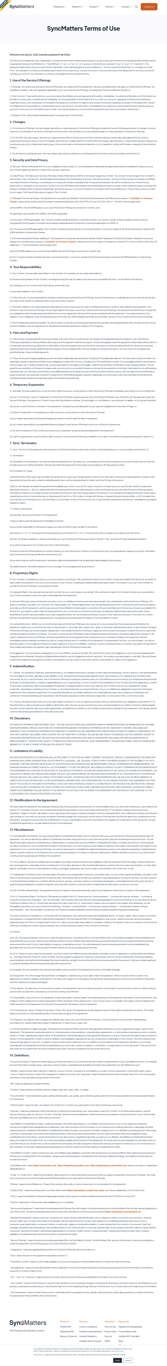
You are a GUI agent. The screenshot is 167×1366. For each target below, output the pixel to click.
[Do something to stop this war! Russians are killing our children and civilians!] (5, 5)
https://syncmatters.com (44, 1165)
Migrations (76, 6)
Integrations (58, 6)
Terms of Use (110, 1326)
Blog (121, 1341)
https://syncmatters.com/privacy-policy (86, 1190)
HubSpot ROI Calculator (129, 1336)
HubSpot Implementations (90, 1331)
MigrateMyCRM (67, 1331)
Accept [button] (117, 1360)
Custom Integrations (88, 1326)
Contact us (149, 6)
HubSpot (93, 6)
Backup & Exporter (68, 1336)
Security (108, 1336)
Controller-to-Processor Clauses (60, 241)
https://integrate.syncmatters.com (73, 1165)
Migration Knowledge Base (130, 1326)
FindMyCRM (65, 1326)
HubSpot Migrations (88, 1336)
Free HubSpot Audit (127, 1331)
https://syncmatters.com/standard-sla (123, 1211)
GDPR (107, 1341)
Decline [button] (128, 1360)
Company (125, 6)
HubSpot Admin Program (90, 1341)
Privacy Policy (118, 1351)
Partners (109, 6)
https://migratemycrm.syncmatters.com (108, 1165)
